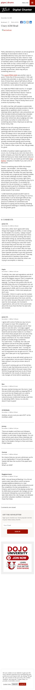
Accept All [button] (22, 684)
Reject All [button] (14, 684)
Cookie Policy (7, 684)
